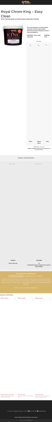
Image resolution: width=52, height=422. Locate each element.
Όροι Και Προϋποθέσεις (26, 417)
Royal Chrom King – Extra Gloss (7, 394)
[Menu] (1, 2)
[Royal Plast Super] (26, 345)
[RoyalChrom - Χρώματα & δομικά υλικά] (26, 2)
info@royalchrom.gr (42, 411)
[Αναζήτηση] (50, 2)
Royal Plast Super (21, 394)
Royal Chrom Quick (39, 394)
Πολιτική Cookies (34, 417)
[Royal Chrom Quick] (43, 345)
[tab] (16, 276)
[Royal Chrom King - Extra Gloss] (9, 345)
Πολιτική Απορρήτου (18, 417)
